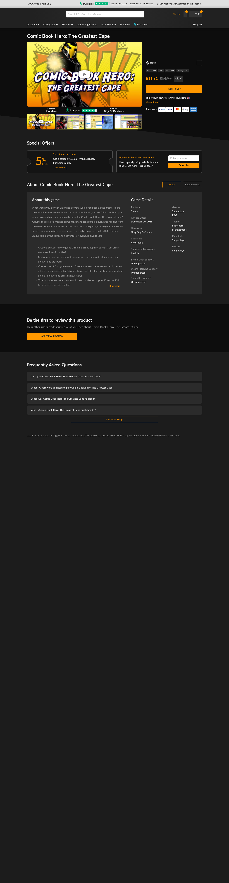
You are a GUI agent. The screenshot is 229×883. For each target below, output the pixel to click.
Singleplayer (178, 240)
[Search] (140, 14)
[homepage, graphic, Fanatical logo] (44, 14)
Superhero (170, 71)
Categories (49, 24)
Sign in (176, 14)
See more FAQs (114, 419)
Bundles (66, 24)
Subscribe (183, 165)
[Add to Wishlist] (199, 63)
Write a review (52, 336)
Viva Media (137, 242)
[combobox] (118, 14)
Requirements (192, 184)
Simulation (151, 71)
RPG (161, 71)
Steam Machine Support (144, 269)
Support (197, 24)
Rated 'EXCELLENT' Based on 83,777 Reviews (132, 4)
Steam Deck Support (142, 259)
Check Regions (153, 102)
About (171, 184)
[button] (39, 4)
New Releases (109, 24)
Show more (114, 286)
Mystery (125, 24)
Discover (32, 24)
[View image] (41, 122)
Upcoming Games (87, 24)
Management (182, 71)
